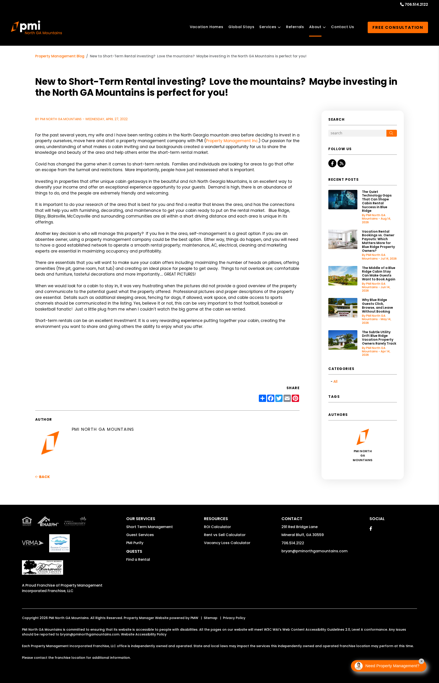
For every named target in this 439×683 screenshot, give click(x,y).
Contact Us (342, 26)
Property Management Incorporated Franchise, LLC (62, 588)
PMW (194, 618)
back (44, 476)
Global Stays (241, 26)
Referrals (295, 26)
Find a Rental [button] (138, 559)
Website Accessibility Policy (143, 634)
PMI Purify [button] (134, 542)
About (315, 26)
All (335, 381)
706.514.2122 (416, 4)
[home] (36, 27)
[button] (332, 163)
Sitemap (210, 618)
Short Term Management (149, 526)
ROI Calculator (217, 526)
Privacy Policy (234, 618)
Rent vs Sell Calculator (225, 534)
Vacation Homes (206, 26)
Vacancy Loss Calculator (227, 542)
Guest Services (140, 534)
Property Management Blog (59, 56)
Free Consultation (397, 27)
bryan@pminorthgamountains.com (314, 551)
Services (267, 26)
